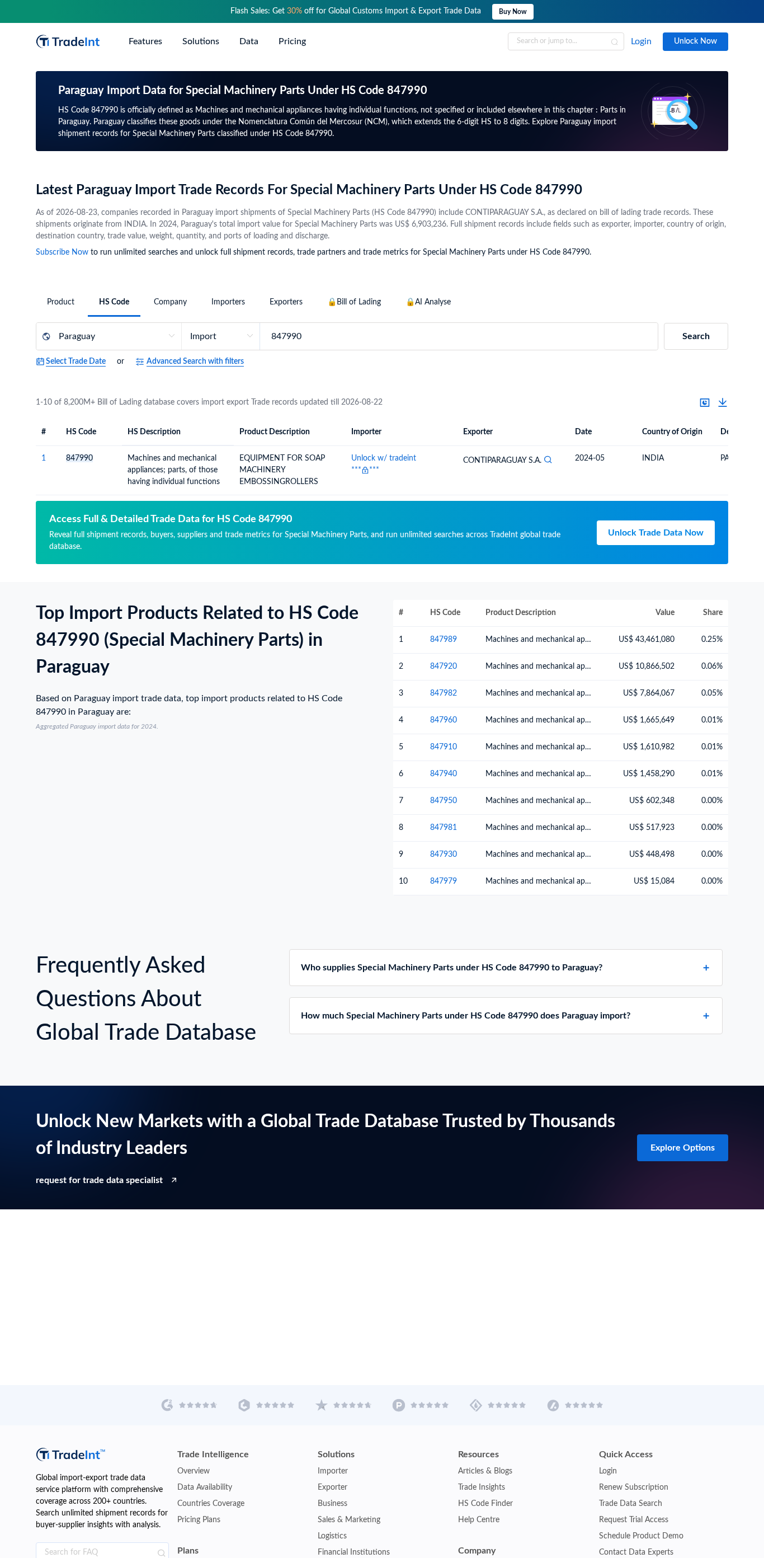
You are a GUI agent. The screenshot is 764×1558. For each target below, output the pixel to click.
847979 (443, 881)
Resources (478, 1454)
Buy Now (513, 11)
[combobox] (566, 41)
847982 (443, 693)
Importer (333, 1471)
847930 (443, 854)
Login (641, 41)
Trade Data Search (630, 1504)
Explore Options (682, 1147)
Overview (193, 1471)
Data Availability (204, 1487)
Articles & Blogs (485, 1471)
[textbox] (566, 41)
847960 (443, 720)
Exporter (332, 1487)
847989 (443, 640)
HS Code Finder (485, 1504)
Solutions (336, 1454)
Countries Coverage (210, 1504)
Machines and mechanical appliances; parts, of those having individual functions (174, 470)
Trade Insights (481, 1487)
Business (332, 1504)
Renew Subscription (633, 1487)
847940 (443, 774)
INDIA (653, 458)
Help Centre (478, 1520)
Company (477, 1550)
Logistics (332, 1536)
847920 (443, 666)
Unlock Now (695, 41)
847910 (443, 747)
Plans (188, 1550)
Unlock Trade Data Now (656, 532)
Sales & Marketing (349, 1520)
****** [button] (365, 470)
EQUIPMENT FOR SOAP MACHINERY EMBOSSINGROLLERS (282, 470)
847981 (443, 828)
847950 (443, 801)
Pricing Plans (198, 1520)
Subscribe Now (62, 252)
